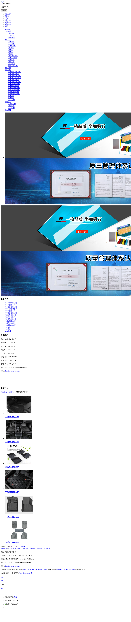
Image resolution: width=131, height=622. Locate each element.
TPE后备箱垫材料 (14, 88)
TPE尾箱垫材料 (13, 86)
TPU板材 (11, 42)
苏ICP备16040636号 (25, 573)
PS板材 (10, 50)
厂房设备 (11, 36)
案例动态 (8, 22)
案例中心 (12, 392)
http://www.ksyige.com (12, 371)
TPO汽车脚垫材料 (14, 72)
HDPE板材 (12, 46)
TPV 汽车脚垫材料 (14, 78)
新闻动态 (8, 24)
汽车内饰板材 (13, 66)
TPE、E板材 (12, 58)
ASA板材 (11, 100)
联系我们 (11, 38)
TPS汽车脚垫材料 (14, 90)
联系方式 (8, 26)
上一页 (14, 546)
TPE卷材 (11, 98)
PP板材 (10, 52)
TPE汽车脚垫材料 (14, 84)
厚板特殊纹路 (13, 56)
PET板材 (11, 48)
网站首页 (8, 14)
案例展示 (33, 548)
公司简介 (8, 16)
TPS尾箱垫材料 (13, 92)
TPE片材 (11, 96)
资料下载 (8, 20)
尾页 (23, 546)
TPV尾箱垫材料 (13, 80)
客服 (15, 597)
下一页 (20, 546)
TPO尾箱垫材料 (13, 74)
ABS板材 (11, 44)
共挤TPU (11, 62)
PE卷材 (10, 54)
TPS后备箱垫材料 (14, 94)
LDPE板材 (11, 64)
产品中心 (8, 18)
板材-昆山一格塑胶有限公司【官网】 (35, 569)
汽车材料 (8, 70)
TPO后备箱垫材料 (14, 76)
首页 (10, 546)
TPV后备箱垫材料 (14, 82)
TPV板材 (11, 60)
